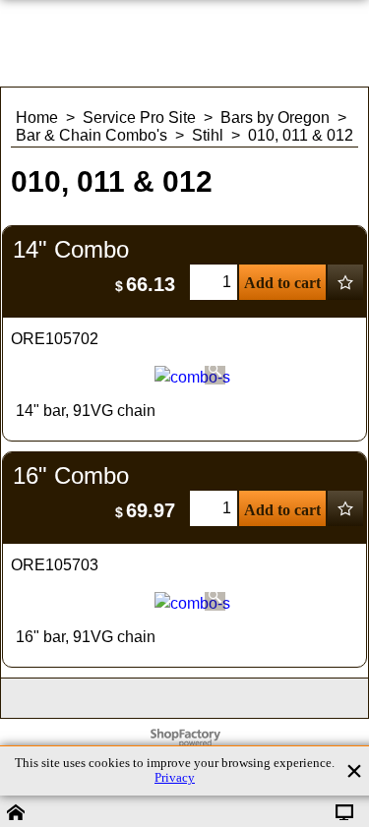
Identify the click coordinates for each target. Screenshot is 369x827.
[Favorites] (345, 282)
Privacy (174, 778)
